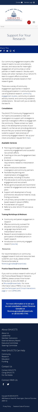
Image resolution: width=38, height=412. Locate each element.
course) (15, 244)
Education (5, 359)
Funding (5, 361)
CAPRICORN (16, 291)
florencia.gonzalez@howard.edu (14, 263)
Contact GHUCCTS (9, 370)
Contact (18, 2)
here (28, 138)
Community (6, 354)
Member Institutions (9, 338)
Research (5, 356)
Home (2, 27)
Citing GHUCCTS (8, 372)
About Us (5, 333)
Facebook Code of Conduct (21, 406)
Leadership (6, 335)
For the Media (7, 375)
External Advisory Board (11, 340)
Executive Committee (10, 343)
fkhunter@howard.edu (12, 283)
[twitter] (8, 384)
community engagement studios (17, 94)
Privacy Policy (7, 406)
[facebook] (3, 384)
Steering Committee (9, 345)
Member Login (28, 2)
